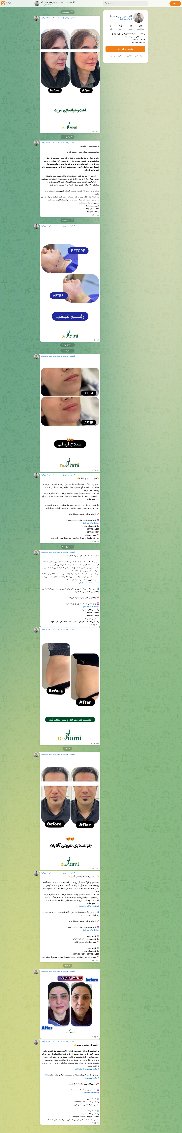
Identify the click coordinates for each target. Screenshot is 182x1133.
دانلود (175, 3)
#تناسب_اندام (93, 582)
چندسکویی (138, 56)
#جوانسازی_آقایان (92, 906)
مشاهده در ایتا (127, 49)
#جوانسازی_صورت (92, 1069)
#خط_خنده (79, 1069)
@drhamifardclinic (91, 523)
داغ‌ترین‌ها (128, 56)
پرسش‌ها (112, 56)
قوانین (120, 56)
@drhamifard (126, 19)
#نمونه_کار (83, 582)
